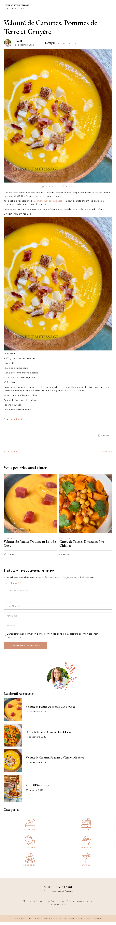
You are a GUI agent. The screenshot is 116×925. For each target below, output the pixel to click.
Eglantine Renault (93, 918)
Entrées (69, 187)
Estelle (19, 41)
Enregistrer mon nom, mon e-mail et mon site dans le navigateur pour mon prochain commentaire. (52, 635)
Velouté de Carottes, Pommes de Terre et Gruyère (55, 757)
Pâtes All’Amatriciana (38, 785)
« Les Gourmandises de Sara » (48, 200)
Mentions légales (66, 918)
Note (6, 583)
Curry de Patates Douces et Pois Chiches (81, 543)
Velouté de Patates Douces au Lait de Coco (30, 543)
